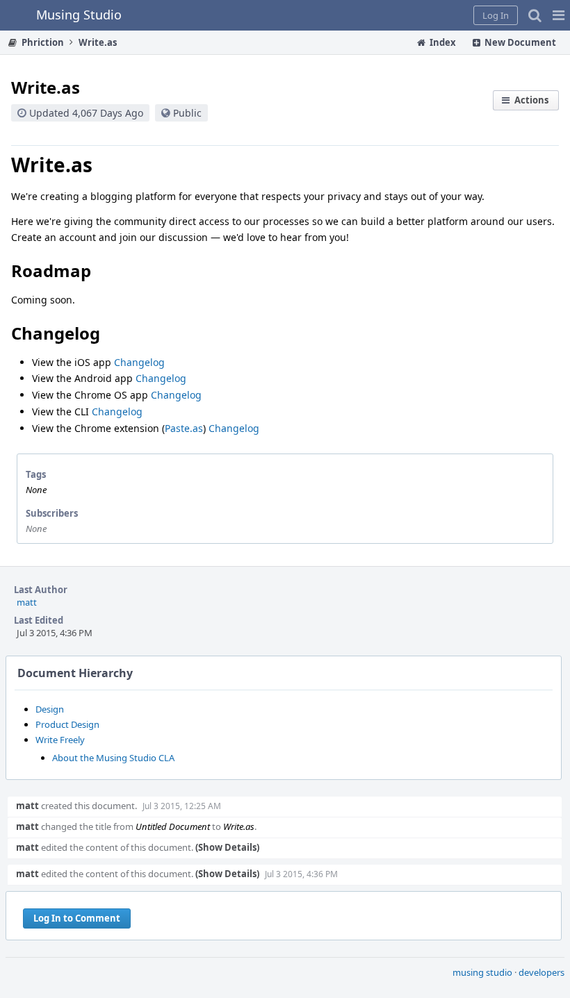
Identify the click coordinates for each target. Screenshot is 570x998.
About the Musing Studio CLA (113, 757)
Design (49, 709)
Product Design (67, 724)
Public (187, 112)
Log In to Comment (76, 918)
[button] (558, 15)
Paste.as (184, 428)
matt (27, 602)
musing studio (482, 972)
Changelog (139, 362)
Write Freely (60, 739)
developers (541, 972)
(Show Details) (227, 847)
